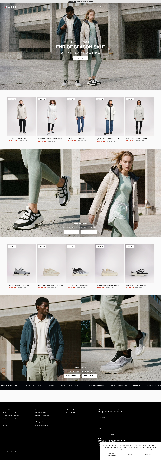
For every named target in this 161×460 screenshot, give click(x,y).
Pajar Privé (7, 409)
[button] (57, 7)
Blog (4, 428)
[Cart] (157, 7)
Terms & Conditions (41, 425)
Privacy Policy (146, 449)
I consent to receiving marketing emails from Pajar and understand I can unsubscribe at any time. (112, 440)
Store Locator (71, 412)
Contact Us (70, 409)
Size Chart (6, 422)
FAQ (36, 409)
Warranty (38, 419)
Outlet (5, 425)
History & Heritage (9, 412)
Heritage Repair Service (11, 419)
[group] (21, 119)
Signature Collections (11, 415)
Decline (148, 454)
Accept (130, 454)
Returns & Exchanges (42, 415)
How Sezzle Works (40, 412)
